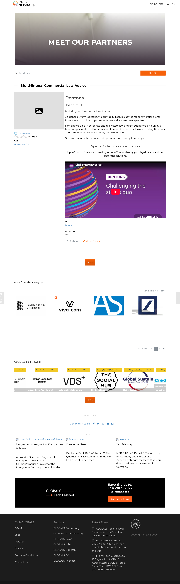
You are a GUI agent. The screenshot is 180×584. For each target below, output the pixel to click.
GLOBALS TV (61, 555)
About (18, 528)
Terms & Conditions (26, 555)
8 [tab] (104, 394)
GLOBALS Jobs (62, 544)
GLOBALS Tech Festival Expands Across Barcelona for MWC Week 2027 (108, 532)
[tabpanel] (106, 380)
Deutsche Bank (76, 444)
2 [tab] (80, 394)
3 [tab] (84, 394)
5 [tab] (92, 394)
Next (163, 380)
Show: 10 (142, 348)
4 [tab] (88, 394)
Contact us (21, 562)
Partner (19, 541)
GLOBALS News (62, 539)
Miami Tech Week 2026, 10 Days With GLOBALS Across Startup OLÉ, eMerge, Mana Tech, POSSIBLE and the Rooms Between (109, 562)
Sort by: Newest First (153, 291)
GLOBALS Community (66, 528)
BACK (90, 262)
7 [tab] (100, 394)
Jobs (17, 534)
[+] (40, 439)
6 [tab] (96, 394)
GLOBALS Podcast (64, 560)
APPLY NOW (157, 4)
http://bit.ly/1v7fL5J (21, 144)
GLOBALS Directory (64, 550)
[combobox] (77, 73)
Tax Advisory (124, 444)
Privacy (19, 548)
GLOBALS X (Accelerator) (68, 533)
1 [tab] (76, 394)
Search (153, 73)
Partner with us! (120, 499)
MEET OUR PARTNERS (90, 42)
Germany (68, 225)
